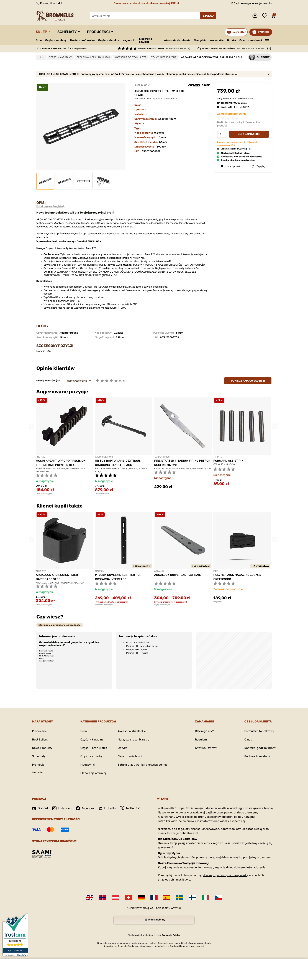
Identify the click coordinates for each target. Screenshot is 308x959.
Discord (43, 808)
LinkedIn (110, 808)
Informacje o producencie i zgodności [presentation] (59, 625)
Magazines (217, 602)
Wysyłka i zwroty (206, 748)
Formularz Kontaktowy (259, 731)
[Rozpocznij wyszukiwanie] (208, 15)
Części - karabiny (55, 40)
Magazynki (128, 40)
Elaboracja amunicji (145, 40)
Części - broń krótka (82, 40)
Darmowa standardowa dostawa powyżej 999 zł (146, 3)
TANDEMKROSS (162, 457)
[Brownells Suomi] (192, 897)
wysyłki (250, 98)
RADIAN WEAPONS (104, 457)
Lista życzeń (265, 16)
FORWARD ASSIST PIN (228, 460)
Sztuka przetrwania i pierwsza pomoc (143, 764)
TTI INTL (217, 457)
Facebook (87, 808)
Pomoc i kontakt (50, 3)
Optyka (231, 40)
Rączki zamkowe (102, 494)
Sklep (41, 32)
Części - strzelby (108, 40)
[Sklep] (40, 57)
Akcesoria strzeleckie (177, 40)
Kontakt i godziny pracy (260, 748)
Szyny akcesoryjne (44, 494)
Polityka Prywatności (258, 756)
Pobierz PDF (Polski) (136, 649)
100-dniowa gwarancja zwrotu (251, 3)
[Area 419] (199, 85)
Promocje (263, 31)
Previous (31, 426)
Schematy (67, 32)
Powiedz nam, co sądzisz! (248, 380)
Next (275, 426)
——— (267, 40)
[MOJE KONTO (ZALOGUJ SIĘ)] (256, 16)
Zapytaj (260, 166)
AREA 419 (142, 85)
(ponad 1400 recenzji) (164, 48)
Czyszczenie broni (250, 40)
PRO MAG (40, 457)
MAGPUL (99, 571)
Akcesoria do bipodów (104, 605)
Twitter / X (133, 808)
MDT (215, 571)
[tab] (59, 625)
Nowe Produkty (42, 748)
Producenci (98, 32)
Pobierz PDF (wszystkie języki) (142, 646)
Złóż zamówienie (249, 134)
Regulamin (202, 739)
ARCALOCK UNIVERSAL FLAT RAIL (177, 575)
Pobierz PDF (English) (137, 653)
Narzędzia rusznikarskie (209, 40)
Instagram (64, 808)
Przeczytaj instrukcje (137, 642)
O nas (248, 739)
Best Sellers (40, 739)
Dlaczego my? (204, 731)
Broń (39, 40)
